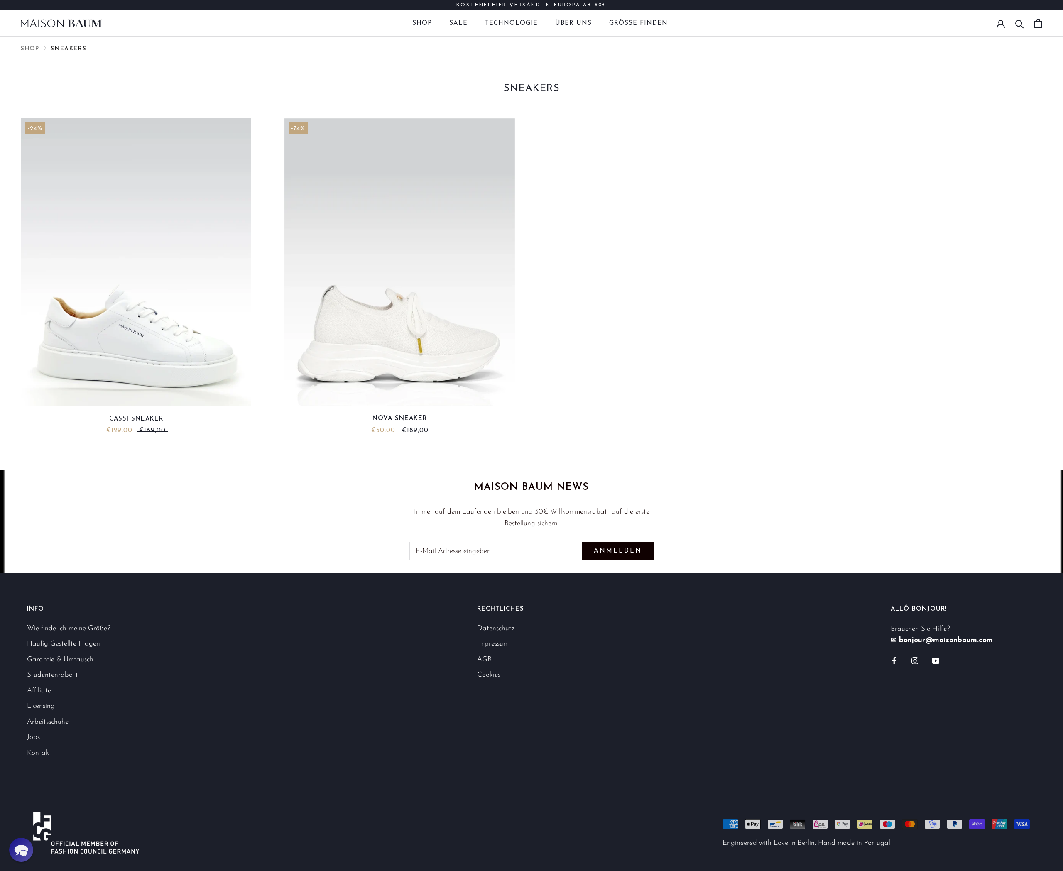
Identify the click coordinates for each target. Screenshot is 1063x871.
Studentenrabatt (52, 674)
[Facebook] (894, 660)
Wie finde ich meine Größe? (68, 628)
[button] (21, 850)
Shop (422, 23)
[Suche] (1019, 23)
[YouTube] (935, 660)
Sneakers (68, 48)
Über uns (573, 23)
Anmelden (618, 551)
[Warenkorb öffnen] (1038, 23)
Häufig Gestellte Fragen (63, 643)
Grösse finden (638, 23)
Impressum (493, 643)
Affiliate (39, 690)
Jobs (33, 737)
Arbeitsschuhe (48, 721)
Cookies (488, 674)
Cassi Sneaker (136, 419)
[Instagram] (914, 660)
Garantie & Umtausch (60, 659)
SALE (458, 23)
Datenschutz (495, 628)
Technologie (511, 23)
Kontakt (39, 752)
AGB (484, 659)
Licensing (41, 706)
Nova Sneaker (399, 419)
